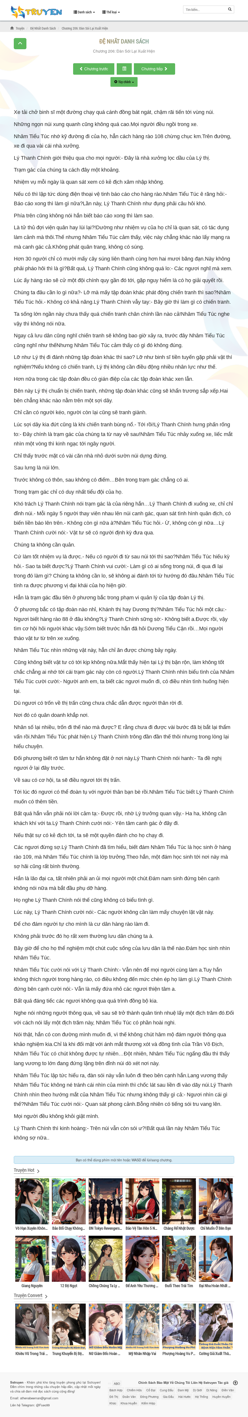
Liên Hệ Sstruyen (204, 1382)
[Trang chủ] (12, 28)
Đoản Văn (129, 1396)
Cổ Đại (150, 1390)
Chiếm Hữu (134, 1390)
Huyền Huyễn (221, 1396)
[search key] (204, 9)
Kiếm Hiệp (148, 1403)
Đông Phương (149, 1396)
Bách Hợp (116, 1390)
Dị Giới (197, 1390)
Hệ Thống (201, 1396)
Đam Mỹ (183, 1390)
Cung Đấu (166, 1390)
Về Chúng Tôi (180, 1382)
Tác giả (223, 1382)
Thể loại (111, 12)
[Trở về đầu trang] (235, 1382)
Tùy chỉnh (124, 81)
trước (96, 68)
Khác (112, 1403)
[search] (230, 9)
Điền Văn (228, 1390)
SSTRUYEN (38, 13)
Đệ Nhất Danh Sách (124, 41)
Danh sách (85, 12)
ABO (117, 1383)
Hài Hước (184, 1396)
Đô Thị (113, 1396)
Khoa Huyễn (129, 1403)
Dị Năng (211, 1390)
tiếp (152, 68)
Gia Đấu (168, 1396)
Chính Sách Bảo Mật (153, 1382)
